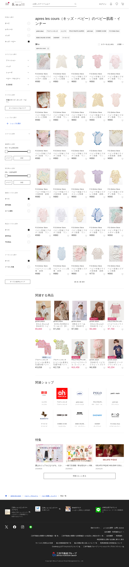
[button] (17, 23)
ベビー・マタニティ (31, 496)
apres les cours (16, 496)
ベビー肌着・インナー (49, 496)
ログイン (103, 4)
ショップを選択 (15, 123)
